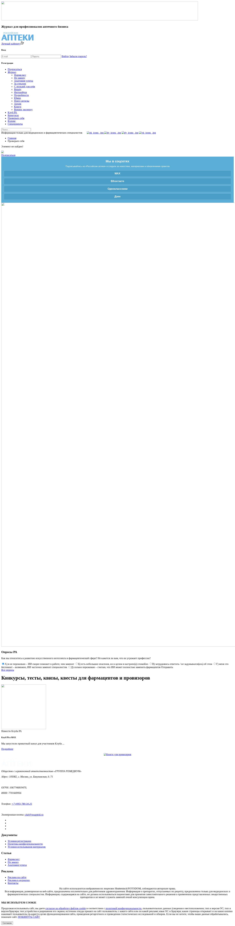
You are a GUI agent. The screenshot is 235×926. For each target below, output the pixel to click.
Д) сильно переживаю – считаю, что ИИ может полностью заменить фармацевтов (116, 667)
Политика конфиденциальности (25, 844)
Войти (65, 56)
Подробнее (7, 749)
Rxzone (12, 121)
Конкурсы (13, 115)
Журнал (12, 72)
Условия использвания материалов (27, 846)
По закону (19, 78)
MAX (117, 173)
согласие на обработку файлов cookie (65, 908)
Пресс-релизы (21, 101)
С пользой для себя (24, 86)
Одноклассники (118, 188)
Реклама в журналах (19, 880)
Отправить (167, 667)
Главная (12, 138)
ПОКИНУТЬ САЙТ (29, 917)
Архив (17, 103)
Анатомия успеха (23, 80)
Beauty (17, 89)
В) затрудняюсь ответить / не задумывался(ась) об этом (182, 664)
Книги (17, 106)
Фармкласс (20, 75)
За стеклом (20, 83)
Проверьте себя (16, 118)
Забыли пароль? (78, 56)
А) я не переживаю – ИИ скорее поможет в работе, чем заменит (39, 664)
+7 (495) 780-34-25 (22, 803)
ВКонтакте (117, 181)
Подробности (21, 95)
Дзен (117, 196)
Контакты (13, 883)
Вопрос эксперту (23, 109)
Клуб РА (12, 112)
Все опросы (7, 670)
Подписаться (15, 69)
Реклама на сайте (17, 877)
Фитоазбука (20, 92)
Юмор (17, 98)
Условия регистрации (19, 841)
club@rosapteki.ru (34, 814)
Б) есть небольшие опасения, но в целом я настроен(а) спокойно (113, 664)
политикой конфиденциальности (123, 908)
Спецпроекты (15, 124)
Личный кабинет (10, 43)
